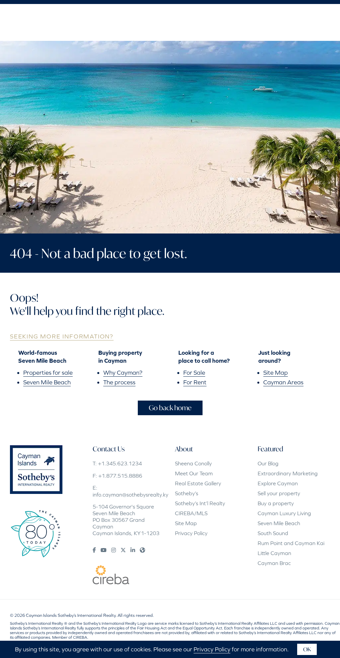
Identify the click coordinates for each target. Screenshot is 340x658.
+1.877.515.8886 (120, 476)
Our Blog (268, 463)
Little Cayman (274, 553)
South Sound (273, 533)
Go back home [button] (170, 407)
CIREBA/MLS (191, 513)
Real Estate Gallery (198, 483)
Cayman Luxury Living (284, 513)
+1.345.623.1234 (120, 463)
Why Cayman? (122, 372)
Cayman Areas (283, 382)
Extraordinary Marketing (288, 473)
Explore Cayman (278, 483)
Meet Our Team (194, 473)
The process (119, 382)
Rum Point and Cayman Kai (291, 543)
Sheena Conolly (193, 463)
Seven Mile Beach (47, 382)
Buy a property (276, 503)
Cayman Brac (274, 563)
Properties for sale (48, 372)
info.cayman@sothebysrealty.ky (130, 495)
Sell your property (279, 493)
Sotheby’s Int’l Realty (200, 503)
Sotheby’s (186, 493)
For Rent (195, 382)
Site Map (275, 372)
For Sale (194, 372)
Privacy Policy (191, 533)
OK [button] (307, 649)
